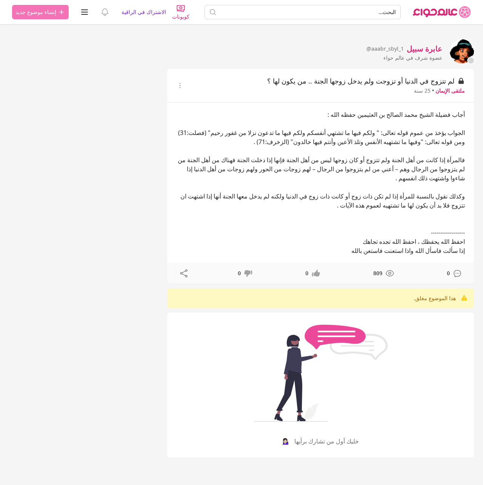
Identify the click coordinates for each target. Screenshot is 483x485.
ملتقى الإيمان (450, 90)
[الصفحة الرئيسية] (442, 12)
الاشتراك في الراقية (144, 11)
